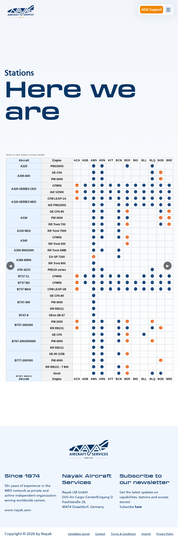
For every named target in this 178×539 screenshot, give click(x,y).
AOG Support (151, 10)
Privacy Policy (164, 534)
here (138, 507)
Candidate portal (79, 534)
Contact (100, 534)
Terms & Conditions (123, 534)
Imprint (146, 534)
